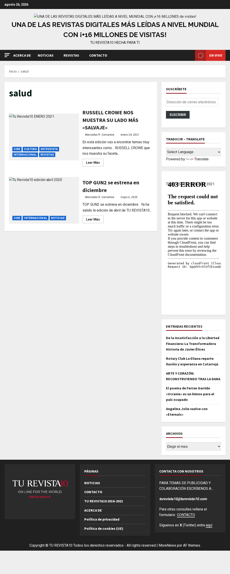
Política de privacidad (101, 519)
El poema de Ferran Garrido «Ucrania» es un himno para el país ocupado (190, 394)
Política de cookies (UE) (103, 528)
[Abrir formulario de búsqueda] (190, 55)
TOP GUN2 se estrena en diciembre (44, 200)
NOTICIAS (45, 55)
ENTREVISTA (49, 149)
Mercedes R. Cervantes (99, 134)
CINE (17, 149)
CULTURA (30, 149)
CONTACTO (98, 55)
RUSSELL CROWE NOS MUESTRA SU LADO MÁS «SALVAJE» (44, 137)
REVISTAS (71, 55)
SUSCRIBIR (178, 115)
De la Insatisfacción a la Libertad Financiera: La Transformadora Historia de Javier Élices (192, 343)
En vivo (215, 55)
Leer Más (95, 163)
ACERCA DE (22, 55)
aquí (209, 525)
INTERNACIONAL (25, 154)
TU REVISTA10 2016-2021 (103, 501)
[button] (7, 55)
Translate (201, 159)
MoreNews (167, 545)
